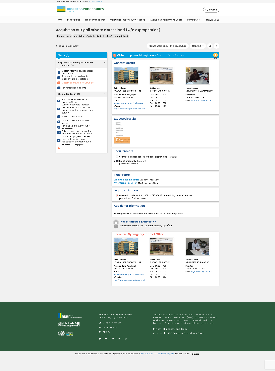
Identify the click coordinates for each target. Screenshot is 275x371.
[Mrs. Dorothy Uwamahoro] (197, 75)
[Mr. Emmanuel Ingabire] (197, 247)
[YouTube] (113, 339)
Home (59, 19)
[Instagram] (119, 339)
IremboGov (193, 19)
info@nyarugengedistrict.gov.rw (129, 103)
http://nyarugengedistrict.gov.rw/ (129, 108)
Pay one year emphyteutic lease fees (76, 127)
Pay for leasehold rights (74, 88)
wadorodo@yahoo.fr (201, 100)
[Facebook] (100, 339)
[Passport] (117, 161)
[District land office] (162, 75)
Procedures (73, 19)
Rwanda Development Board (166, 19)
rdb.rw (106, 331)
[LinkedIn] (126, 339)
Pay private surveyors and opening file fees (75, 101)
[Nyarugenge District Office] (126, 75)
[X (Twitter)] (106, 339)
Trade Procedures (95, 19)
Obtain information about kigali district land (78, 72)
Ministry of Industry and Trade (170, 329)
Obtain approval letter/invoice (78, 82)
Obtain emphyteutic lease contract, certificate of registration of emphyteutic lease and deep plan (76, 140)
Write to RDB (110, 327)
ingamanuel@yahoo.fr (201, 271)
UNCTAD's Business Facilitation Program (157, 353)
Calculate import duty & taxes (127, 19)
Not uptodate (64, 36)
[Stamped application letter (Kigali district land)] (116, 156)
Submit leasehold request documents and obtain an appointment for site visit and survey (77, 109)
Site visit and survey (72, 116)
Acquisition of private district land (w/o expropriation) (101, 36)
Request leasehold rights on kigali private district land (76, 77)
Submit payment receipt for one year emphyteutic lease (77, 132)
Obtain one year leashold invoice (75, 122)
